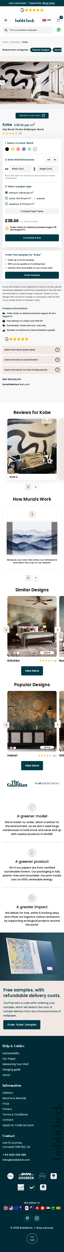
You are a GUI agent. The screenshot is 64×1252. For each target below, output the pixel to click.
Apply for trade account (18, 1125)
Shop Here (49, 3)
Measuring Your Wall (15, 1064)
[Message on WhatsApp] (59, 30)
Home (5, 42)
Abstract (15, 42)
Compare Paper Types (32, 211)
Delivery (7, 1093)
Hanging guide (11, 1069)
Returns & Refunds (14, 1098)
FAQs (5, 1104)
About (6, 1075)
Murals (58, 49)
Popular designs (40, 49)
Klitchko (13, 661)
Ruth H (13, 476)
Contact (7, 1120)
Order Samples (32, 275)
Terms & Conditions (15, 1114)
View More (32, 671)
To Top (32, 1238)
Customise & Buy (32, 237)
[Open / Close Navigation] (5, 20)
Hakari (12, 755)
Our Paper (9, 1059)
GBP (49, 20)
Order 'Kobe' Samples (21, 1025)
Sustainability (10, 1053)
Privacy (7, 1109)
